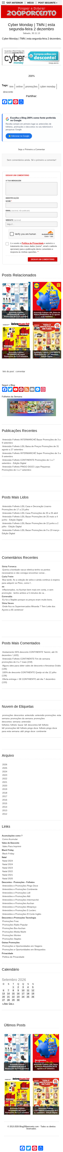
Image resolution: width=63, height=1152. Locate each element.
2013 (4, 810)
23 (18, 997)
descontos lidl (34, 725)
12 (33, 990)
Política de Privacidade (13, 957)
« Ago (5, 1003)
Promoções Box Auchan (13, 928)
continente (41, 731)
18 (28, 993)
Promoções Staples (11, 939)
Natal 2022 (7, 871)
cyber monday (47, 86)
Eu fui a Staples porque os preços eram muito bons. (27, 599)
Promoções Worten (11, 935)
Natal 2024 (7, 861)
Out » (11, 1003)
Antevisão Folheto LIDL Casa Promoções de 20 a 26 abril (30, 513)
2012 (4, 814)
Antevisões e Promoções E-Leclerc (19, 910)
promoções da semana (22, 718)
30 (18, 1000)
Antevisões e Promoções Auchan (18, 903)
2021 (4, 782)
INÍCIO (30, 3)
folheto (13, 725)
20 (3, 997)
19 (33, 993)
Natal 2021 (7, 875)
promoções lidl (12, 728)
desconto (8, 92)
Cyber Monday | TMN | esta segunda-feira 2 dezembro (31, 27)
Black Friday (8, 853)
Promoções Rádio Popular (15, 924)
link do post (8, 371)
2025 (4, 768)
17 (23, 993)
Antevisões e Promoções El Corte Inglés (21, 914)
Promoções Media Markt (14, 932)
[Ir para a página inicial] (31, 11)
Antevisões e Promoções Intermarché (20, 900)
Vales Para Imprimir (11, 846)
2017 (4, 796)
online (19, 86)
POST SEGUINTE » (47, 3)
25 (28, 997)
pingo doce (30, 731)
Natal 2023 (7, 868)
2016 (4, 800)
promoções (31, 86)
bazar (20, 725)
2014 (4, 807)
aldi (22, 731)
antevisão (29, 715)
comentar (20, 371)
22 (13, 997)
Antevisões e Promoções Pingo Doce (20, 885)
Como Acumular (10, 839)
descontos (19, 715)
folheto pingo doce (29, 728)
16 (18, 993)
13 (3, 993)
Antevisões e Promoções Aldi (16, 896)
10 (23, 990)
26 (33, 997)
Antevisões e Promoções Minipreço (19, 907)
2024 (4, 771)
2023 (4, 775)
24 (23, 997)
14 (8, 993)
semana (16, 721)
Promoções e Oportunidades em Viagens (22, 946)
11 (28, 990)
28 (8, 1000)
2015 (4, 803)
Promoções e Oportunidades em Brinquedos (23, 949)
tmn (11, 86)
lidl (25, 725)
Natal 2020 (7, 878)
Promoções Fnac (10, 921)
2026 (4, 764)
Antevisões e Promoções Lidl (16, 893)
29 (13, 1000)
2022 (4, 778)
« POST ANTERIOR (13, 3)
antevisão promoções (45, 715)
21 (8, 997)
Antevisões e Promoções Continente (19, 889)
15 (13, 993)
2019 (4, 789)
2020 (4, 785)
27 (3, 1000)
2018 (4, 793)
